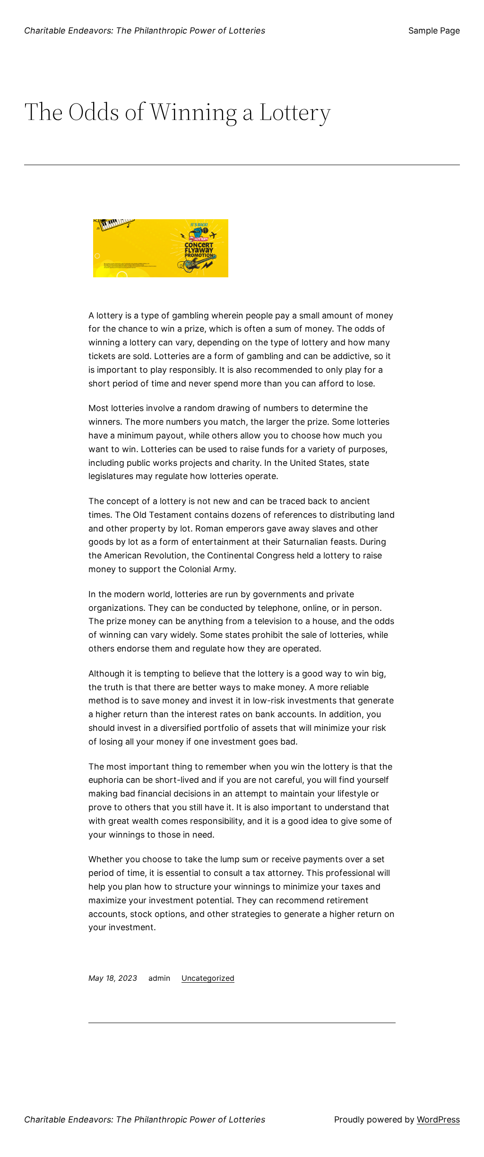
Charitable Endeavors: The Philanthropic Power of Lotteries (144, 30)
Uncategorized (208, 978)
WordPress (438, 1119)
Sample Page (434, 30)
